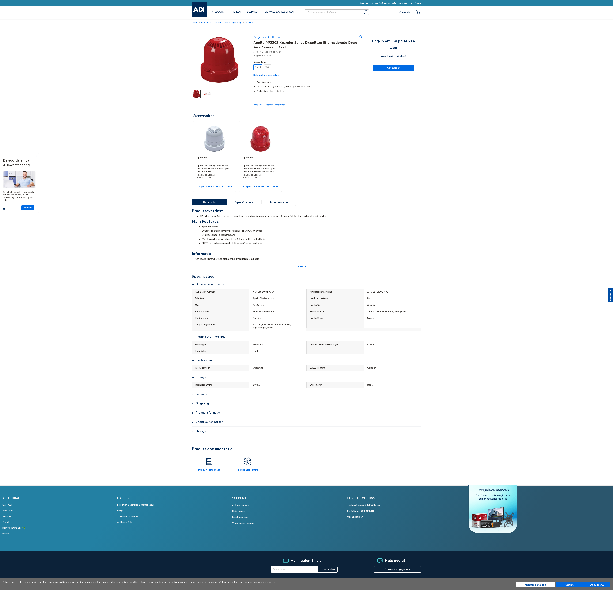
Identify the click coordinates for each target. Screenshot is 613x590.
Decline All (597, 584)
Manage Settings (535, 584)
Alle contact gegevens (397, 569)
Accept (569, 584)
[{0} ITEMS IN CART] (419, 12)
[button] (610, 295)
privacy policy (76, 582)
